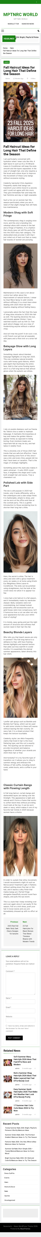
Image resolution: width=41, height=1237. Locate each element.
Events (6, 1178)
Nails (6, 1191)
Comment (10, 971)
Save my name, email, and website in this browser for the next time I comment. (20, 1028)
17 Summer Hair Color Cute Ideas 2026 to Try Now (24, 1108)
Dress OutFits (9, 1173)
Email (8, 1007)
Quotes (7, 1196)
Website (9, 1017)
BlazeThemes (25, 1229)
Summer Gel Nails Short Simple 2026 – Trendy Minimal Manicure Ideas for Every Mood (19, 1151)
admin (7, 78)
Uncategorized (9, 1200)
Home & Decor (9, 1187)
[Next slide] (39, 1)
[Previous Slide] (35, 1)
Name (8, 998)
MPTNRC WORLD (20, 14)
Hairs (6, 62)
